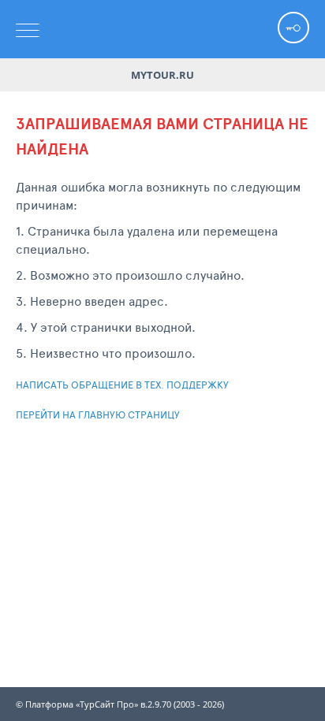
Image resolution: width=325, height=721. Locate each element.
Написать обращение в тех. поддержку (122, 384)
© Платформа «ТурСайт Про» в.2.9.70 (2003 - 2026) (120, 704)
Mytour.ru (162, 75)
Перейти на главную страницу (98, 414)
